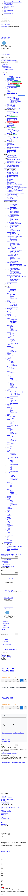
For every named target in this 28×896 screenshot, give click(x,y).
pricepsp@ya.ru (6, 741)
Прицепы (3, 796)
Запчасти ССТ (4, 813)
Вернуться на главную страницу (9, 751)
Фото (2, 817)
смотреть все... (14, 102)
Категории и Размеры (6, 797)
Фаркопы (3, 800)
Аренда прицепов (5, 815)
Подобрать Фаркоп (6, 811)
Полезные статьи (5, 808)
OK (2, 894)
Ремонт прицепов (5, 810)
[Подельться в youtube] (3, 887)
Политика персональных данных (9, 762)
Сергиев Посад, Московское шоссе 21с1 (7, 20)
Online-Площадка (5, 818)
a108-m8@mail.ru (7, 739)
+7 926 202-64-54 (5, 54)
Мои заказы (4, 824)
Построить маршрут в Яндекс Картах (13, 733)
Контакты (3, 814)
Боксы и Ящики (5, 802)
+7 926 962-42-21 (5, 26)
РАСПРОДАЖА (5, 803)
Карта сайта (21, 762)
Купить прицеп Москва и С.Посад (10, 807)
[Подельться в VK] (1, 887)
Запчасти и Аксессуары (7, 799)
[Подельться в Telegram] (4, 43)
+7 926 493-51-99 (5, 24)
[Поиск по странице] (16, 62)
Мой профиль (4, 822)
